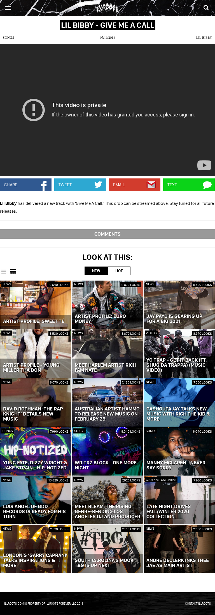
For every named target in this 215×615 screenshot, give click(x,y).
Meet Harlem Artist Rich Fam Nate (105, 367)
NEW (96, 270)
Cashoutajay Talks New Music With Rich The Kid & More (178, 414)
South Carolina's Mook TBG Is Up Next (104, 563)
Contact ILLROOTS (198, 603)
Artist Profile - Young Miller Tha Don (31, 367)
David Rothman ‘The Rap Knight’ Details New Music (33, 414)
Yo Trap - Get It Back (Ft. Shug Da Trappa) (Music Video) (176, 365)
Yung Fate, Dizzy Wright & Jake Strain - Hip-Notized (35, 465)
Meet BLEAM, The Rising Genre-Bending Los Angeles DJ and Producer (107, 512)
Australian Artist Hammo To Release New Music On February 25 (107, 414)
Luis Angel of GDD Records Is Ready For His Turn (34, 512)
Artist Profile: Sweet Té (33, 321)
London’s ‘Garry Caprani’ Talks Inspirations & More (35, 560)
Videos (151, 333)
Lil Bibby (204, 37)
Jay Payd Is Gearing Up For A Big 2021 (174, 319)
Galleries (168, 480)
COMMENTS (107, 234)
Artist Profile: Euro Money (100, 319)
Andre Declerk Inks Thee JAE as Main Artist (177, 563)
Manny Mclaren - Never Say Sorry (175, 465)
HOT (119, 270)
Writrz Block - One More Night (106, 465)
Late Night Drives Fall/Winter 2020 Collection (168, 512)
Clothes (153, 480)
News (7, 284)
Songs (8, 37)
